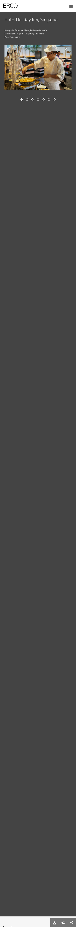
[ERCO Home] (10, 6)
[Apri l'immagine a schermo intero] (66, 49)
